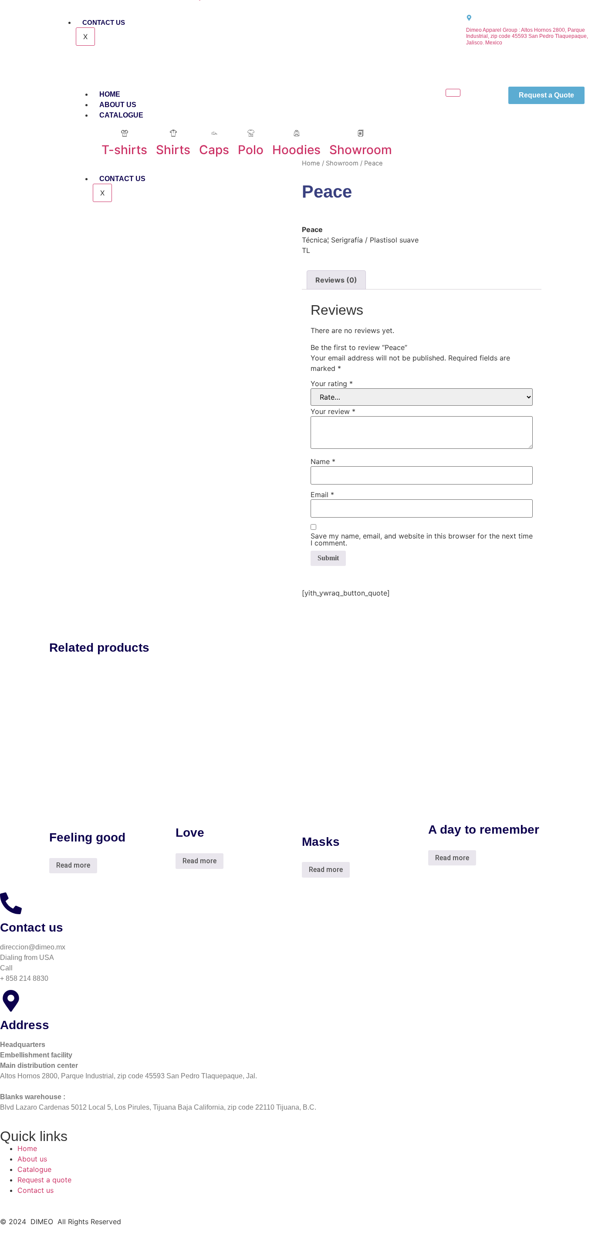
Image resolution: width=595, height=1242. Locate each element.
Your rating (332, 383)
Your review (333, 411)
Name (323, 461)
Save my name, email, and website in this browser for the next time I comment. (422, 539)
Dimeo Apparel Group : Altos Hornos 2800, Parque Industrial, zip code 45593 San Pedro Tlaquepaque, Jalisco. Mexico (527, 36)
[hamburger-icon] (453, 93)
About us (117, 104)
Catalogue (121, 115)
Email (322, 494)
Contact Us (103, 22)
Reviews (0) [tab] (336, 280)
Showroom (342, 163)
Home (109, 94)
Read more (73, 865)
